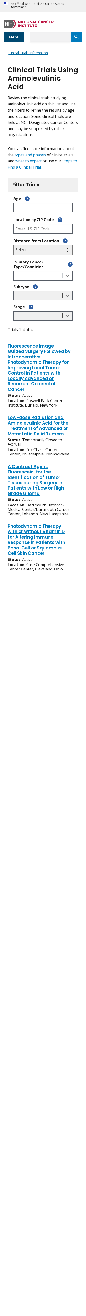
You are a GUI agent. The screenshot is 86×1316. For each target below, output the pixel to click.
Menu (14, 37)
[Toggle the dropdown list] (67, 275)
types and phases (30, 155)
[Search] (76, 37)
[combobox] (50, 37)
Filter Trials (25, 184)
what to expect (28, 161)
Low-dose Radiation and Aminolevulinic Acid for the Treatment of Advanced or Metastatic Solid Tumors (38, 426)
